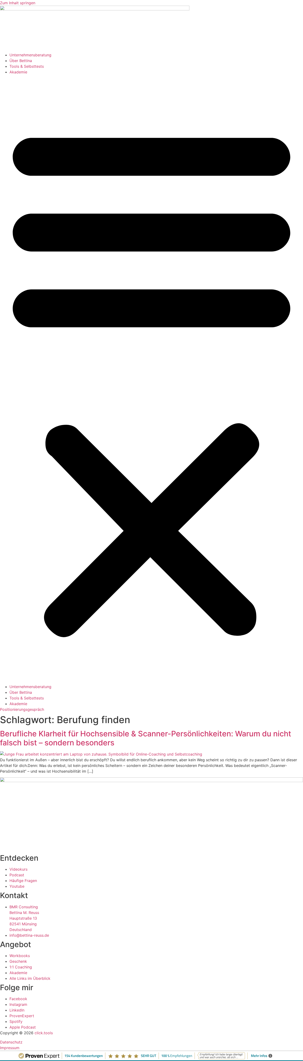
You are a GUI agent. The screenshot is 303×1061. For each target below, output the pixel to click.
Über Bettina (20, 60)
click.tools (44, 1032)
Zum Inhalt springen (17, 2)
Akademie (18, 72)
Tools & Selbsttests (26, 66)
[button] (151, 379)
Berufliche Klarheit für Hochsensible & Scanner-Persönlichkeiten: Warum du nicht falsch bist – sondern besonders (145, 738)
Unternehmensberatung (30, 55)
